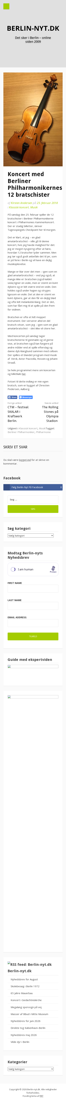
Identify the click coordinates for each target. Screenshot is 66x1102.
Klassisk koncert (19, 207)
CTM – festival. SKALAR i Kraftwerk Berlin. (18, 412)
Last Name (14, 600)
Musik (34, 207)
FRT (41, 1095)
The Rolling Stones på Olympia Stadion (50, 412)
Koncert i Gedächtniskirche (26, 1000)
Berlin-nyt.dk (33, 28)
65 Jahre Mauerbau (22, 993)
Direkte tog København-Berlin (28, 1028)
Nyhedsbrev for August (24, 979)
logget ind (25, 459)
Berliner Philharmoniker (21, 432)
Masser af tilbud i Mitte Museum (29, 1014)
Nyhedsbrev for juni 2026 (25, 1021)
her (24, 374)
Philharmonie (43, 432)
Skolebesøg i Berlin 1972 (25, 986)
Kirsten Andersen (21, 203)
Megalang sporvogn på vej (26, 1007)
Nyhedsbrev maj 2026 (24, 1035)
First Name (15, 583)
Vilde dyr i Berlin (20, 1042)
